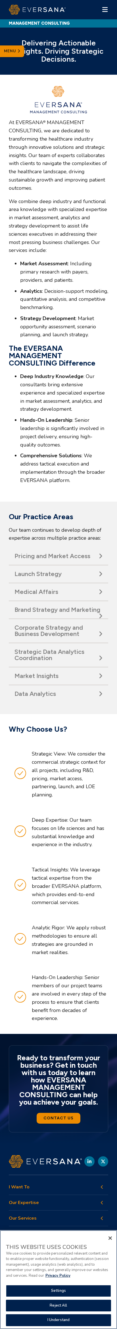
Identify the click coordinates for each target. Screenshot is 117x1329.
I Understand (58, 1319)
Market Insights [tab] (36, 676)
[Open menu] (105, 9)
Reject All (58, 1305)
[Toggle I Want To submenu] (102, 1187)
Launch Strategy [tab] (38, 574)
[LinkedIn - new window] (89, 1161)
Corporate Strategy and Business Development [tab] (48, 631)
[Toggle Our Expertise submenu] (102, 1202)
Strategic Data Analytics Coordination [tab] (49, 655)
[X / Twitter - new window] (103, 1161)
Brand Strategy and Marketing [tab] (57, 610)
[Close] (110, 1238)
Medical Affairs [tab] (36, 592)
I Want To (19, 1187)
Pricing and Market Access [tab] (52, 556)
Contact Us (58, 1118)
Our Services (23, 1218)
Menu (11, 51)
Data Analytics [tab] (35, 694)
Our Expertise (24, 1203)
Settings (58, 1290)
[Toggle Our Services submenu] (102, 1218)
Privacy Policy (57, 1275)
